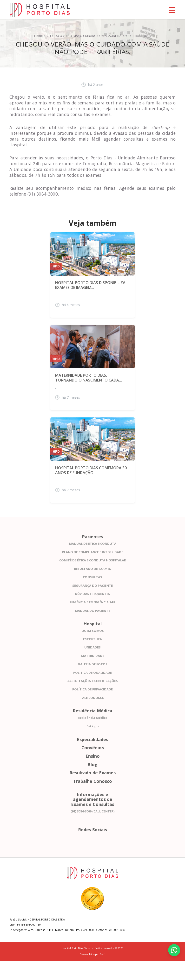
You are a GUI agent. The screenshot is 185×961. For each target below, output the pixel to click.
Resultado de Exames (92, 772)
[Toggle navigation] (172, 9)
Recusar (99, 949)
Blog (92, 764)
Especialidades (92, 739)
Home (38, 36)
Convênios (92, 747)
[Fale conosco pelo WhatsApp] (174, 950)
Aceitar (85, 949)
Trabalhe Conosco (92, 781)
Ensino (93, 756)
